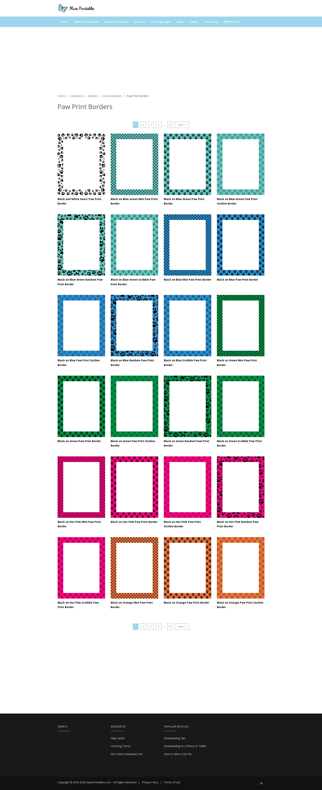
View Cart (233, 21)
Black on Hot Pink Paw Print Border (134, 522)
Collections (76, 96)
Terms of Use (172, 782)
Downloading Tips (175, 738)
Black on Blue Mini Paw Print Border (187, 279)
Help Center (118, 738)
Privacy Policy (150, 782)
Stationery (211, 21)
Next (181, 124)
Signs (194, 21)
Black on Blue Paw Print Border (237, 279)
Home (64, 21)
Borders (140, 21)
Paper (180, 21)
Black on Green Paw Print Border (79, 441)
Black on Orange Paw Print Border (186, 602)
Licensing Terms (120, 746)
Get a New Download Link (126, 754)
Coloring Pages (161, 21)
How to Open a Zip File (178, 754)
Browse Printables (86, 21)
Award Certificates (116, 21)
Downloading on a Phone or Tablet (185, 746)
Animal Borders (112, 96)
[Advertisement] (161, 62)
